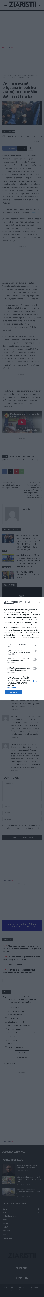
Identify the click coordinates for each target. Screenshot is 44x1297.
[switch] (35, 651)
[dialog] (22, 648)
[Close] (39, 602)
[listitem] (22, 645)
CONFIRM (13, 692)
